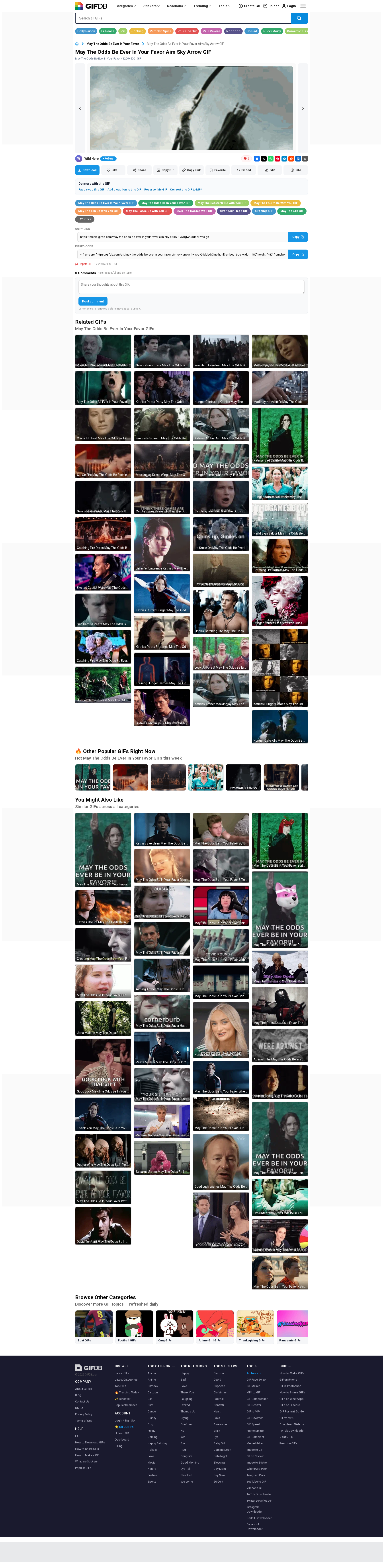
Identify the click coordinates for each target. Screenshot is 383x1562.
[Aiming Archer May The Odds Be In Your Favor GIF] (162, 975)
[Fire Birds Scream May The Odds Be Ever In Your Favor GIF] (162, 424)
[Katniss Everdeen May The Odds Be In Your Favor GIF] (162, 829)
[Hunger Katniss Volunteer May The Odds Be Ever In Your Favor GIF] (280, 483)
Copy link (82, 229)
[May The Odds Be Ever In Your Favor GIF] (103, 388)
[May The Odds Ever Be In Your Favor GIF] (103, 850)
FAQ (77, 1436)
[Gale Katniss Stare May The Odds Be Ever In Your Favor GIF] (162, 351)
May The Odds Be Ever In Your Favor (112, 44)
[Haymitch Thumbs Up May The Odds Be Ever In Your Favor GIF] (221, 570)
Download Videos (291, 1424)
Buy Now (219, 1475)
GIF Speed (253, 1424)
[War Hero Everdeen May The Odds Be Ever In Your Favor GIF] (221, 351)
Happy (185, 1373)
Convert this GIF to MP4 (186, 189)
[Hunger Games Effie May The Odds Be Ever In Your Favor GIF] (280, 601)
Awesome (220, 1424)
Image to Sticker (257, 1462)
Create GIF (252, 6)
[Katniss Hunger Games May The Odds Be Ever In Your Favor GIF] (280, 668)
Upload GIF (122, 1433)
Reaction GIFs (288, 1443)
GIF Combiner (255, 1437)
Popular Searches (126, 1405)
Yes (183, 1437)
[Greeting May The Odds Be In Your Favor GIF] (103, 945)
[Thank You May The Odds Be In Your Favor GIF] (103, 1114)
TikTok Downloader (259, 1494)
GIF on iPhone (288, 1379)
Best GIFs (286, 1437)
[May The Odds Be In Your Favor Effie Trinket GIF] (221, 866)
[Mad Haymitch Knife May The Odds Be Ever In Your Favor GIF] (280, 388)
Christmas (220, 1392)
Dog (150, 1424)
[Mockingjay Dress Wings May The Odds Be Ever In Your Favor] (168, 777)
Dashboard (122, 1439)
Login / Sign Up (125, 1420)
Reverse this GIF (155, 189)
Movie (151, 1462)
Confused (187, 1424)
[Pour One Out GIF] (187, 31)
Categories (124, 6)
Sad (183, 1379)
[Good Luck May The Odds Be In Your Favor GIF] (103, 1067)
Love (151, 1456)
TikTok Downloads (291, 1430)
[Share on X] (264, 159)
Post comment (93, 301)
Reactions (175, 6)
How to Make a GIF (87, 1455)
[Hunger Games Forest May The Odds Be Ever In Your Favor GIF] (103, 685)
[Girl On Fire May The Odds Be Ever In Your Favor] (130, 777)
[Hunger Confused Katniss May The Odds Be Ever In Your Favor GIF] (221, 388)
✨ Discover (122, 1398)
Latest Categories (126, 1379)
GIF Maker (253, 1386)
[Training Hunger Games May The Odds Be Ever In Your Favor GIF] (162, 669)
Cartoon (153, 1392)
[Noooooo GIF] (233, 31)
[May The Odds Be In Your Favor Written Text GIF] (103, 1187)
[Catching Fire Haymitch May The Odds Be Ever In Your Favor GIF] (162, 497)
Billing (119, 1446)
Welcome (187, 1481)
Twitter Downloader (259, 1500)
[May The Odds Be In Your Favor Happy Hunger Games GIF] (162, 1012)
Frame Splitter (255, 1430)
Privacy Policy (83, 1414)
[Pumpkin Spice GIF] (161, 31)
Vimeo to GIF (255, 1488)
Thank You (187, 1392)
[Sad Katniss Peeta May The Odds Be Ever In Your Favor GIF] (103, 610)
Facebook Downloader (254, 1527)
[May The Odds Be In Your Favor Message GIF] (162, 866)
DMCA (79, 1408)
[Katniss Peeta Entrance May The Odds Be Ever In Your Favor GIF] (162, 633)
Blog (78, 1395)
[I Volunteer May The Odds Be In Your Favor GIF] (280, 1197)
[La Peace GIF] (108, 31)
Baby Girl (219, 1443)
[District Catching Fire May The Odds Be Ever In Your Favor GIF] (162, 707)
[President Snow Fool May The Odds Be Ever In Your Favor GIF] (103, 351)
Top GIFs (120, 1386)
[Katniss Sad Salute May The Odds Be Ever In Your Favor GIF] (280, 436)
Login (291, 6)
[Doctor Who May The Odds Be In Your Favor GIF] (103, 1151)
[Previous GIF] (80, 108)
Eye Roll (186, 1468)
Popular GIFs (83, 1468)
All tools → (254, 1373)
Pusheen (153, 1475)
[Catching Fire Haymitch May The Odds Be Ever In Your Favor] (281, 777)
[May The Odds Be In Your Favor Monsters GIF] (280, 967)
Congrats (186, 1456)
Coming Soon (222, 1449)
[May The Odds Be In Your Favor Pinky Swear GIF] (221, 906)
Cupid (217, 1379)
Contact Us (82, 1401)
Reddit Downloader (259, 1518)
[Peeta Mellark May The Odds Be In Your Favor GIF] (162, 1048)
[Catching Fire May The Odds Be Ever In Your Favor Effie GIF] (103, 647)
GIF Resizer (254, 1405)
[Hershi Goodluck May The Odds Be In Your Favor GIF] (221, 1030)
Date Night (220, 1456)
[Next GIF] (303, 108)
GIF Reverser (255, 1418)
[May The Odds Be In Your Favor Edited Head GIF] (280, 841)
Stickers (149, 6)
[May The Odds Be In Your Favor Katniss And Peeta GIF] (280, 1272)
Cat (150, 1398)
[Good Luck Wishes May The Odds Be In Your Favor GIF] (221, 1162)
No (182, 1430)
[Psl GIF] (122, 31)
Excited (185, 1405)
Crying (185, 1418)
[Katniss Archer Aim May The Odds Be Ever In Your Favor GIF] (221, 424)
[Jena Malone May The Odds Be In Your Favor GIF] (103, 1018)
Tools (223, 6)
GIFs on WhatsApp (291, 1398)
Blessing (219, 1462)
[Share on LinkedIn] (298, 159)
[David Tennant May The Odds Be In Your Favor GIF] (103, 1226)
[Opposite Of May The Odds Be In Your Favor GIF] (221, 1220)
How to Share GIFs (87, 1448)
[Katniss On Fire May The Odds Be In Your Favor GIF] (103, 907)
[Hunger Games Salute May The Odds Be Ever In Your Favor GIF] (221, 461)
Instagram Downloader (254, 1509)
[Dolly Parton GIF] (86, 31)
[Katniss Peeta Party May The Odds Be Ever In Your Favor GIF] (162, 388)
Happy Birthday (157, 1443)
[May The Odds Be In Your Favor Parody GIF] (280, 909)
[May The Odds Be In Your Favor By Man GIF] (221, 829)
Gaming (153, 1437)
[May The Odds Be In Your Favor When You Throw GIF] (221, 1077)
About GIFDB (83, 1389)
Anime (152, 1379)
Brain (217, 1430)
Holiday (152, 1449)
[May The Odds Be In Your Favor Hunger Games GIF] (162, 902)
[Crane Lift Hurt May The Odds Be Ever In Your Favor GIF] (103, 424)
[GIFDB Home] (77, 44)
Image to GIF (255, 1449)
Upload (273, 6)
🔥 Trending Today (127, 1392)
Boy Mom (220, 1468)
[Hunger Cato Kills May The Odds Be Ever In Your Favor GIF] (280, 727)
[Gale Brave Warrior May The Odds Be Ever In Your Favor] (243, 777)
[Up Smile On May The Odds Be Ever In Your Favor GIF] (221, 534)
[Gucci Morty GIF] (272, 31)
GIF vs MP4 (286, 1418)
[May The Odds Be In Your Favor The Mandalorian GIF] (280, 1006)
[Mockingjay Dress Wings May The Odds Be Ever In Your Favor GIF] (162, 461)
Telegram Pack (256, 1475)
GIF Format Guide (291, 1411)
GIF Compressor (257, 1398)
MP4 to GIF (253, 1392)
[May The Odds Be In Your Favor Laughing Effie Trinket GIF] (162, 1085)
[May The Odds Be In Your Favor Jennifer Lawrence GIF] (280, 1139)
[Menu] (303, 6)
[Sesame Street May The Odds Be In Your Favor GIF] (162, 1158)
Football (219, 1398)
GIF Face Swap (256, 1379)
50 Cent (218, 1481)
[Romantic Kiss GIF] (297, 31)
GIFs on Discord (289, 1405)
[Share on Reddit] (291, 159)
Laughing (187, 1398)
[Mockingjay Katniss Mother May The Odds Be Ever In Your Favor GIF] (280, 351)
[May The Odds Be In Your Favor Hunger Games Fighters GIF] (221, 1114)
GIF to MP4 (253, 1411)
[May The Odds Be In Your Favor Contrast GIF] (221, 982)
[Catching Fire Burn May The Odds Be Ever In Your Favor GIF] (221, 497)
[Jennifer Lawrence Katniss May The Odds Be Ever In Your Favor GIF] (162, 544)
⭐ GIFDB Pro (124, 1427)
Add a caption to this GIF (124, 189)
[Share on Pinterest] (277, 159)
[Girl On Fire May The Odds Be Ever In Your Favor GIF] (103, 461)
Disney (152, 1418)
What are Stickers (86, 1461)
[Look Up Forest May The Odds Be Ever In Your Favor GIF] (221, 653)
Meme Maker (255, 1443)
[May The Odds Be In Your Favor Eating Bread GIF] (103, 981)
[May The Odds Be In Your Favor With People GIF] (221, 946)
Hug (183, 1449)
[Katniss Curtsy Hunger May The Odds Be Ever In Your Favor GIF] (162, 593)
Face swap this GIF (91, 189)
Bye (183, 1443)
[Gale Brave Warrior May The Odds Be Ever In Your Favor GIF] (103, 497)
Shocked (186, 1475)
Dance (152, 1411)
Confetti (219, 1405)
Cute (150, 1405)
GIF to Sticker (255, 1456)
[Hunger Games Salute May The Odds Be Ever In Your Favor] (93, 777)
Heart (217, 1411)
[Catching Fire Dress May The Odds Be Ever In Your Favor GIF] (103, 534)
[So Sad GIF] (251, 31)
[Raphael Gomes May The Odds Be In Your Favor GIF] (162, 1121)
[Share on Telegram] (284, 159)
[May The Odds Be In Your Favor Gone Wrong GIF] (162, 939)
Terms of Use (83, 1420)
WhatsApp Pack (257, 1468)
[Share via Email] (305, 159)
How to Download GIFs (90, 1442)
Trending (200, 6)
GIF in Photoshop (290, 1386)
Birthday (153, 1386)
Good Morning (190, 1462)
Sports (152, 1481)
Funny (151, 1430)
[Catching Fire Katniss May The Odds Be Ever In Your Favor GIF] (280, 556)
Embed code (84, 246)
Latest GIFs (122, 1373)
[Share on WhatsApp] (271, 159)
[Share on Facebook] (257, 159)
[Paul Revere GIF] (211, 31)
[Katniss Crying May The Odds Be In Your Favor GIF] (280, 1082)
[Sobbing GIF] (137, 31)
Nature (152, 1468)
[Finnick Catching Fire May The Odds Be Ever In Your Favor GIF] (221, 612)
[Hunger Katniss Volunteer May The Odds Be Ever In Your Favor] (206, 777)
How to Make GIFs (291, 1373)
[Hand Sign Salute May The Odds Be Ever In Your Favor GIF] (280, 519)
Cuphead (219, 1386)
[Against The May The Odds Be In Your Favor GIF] (280, 1045)
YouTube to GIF (256, 1481)
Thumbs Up (188, 1411)
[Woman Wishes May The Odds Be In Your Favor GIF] (280, 1236)
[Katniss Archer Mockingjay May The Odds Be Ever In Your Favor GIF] (221, 690)
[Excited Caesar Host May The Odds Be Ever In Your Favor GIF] (103, 572)
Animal (152, 1373)
